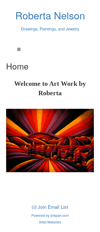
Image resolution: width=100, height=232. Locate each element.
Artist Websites (50, 222)
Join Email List (53, 206)
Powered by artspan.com (50, 215)
